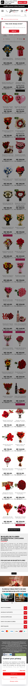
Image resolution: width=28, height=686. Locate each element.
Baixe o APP (22, 2)
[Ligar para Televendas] (7, 11)
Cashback (22, 11)
